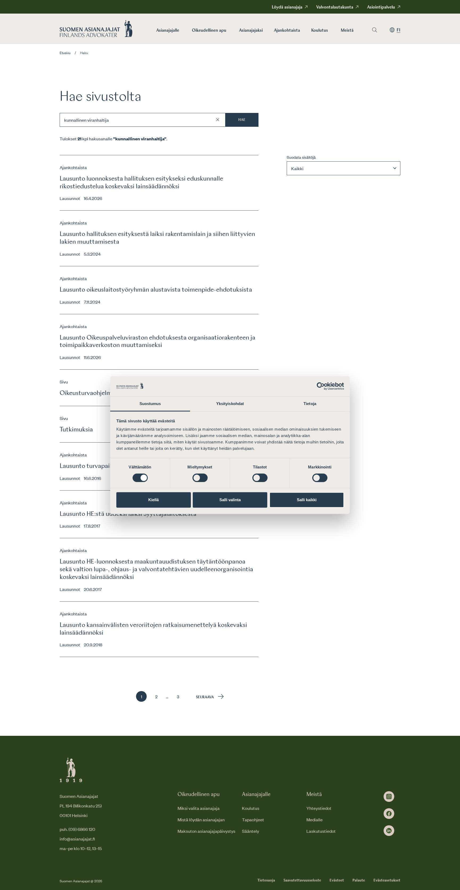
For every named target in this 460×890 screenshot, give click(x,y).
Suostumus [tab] (150, 403)
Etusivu (65, 52)
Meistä (347, 30)
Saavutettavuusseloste (302, 880)
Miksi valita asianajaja (199, 808)
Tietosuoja (266, 880)
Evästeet (337, 880)
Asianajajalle (167, 30)
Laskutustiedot (321, 831)
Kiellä (153, 499)
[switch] (200, 477)
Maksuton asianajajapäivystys (206, 831)
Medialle (314, 819)
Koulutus (319, 30)
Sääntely (250, 831)
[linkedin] (389, 830)
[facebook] (389, 813)
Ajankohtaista (287, 30)
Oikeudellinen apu (209, 30)
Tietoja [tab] (309, 403)
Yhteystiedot (318, 808)
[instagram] (389, 796)
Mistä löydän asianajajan (201, 819)
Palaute (358, 880)
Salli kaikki (307, 499)
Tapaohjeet (253, 819)
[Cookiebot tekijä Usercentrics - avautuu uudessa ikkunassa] (320, 386)
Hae (241, 120)
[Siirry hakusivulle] (374, 30)
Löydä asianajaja (287, 7)
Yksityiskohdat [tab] (230, 403)
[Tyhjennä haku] (217, 120)
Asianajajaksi (251, 30)
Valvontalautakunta (334, 7)
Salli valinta (230, 499)
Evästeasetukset (386, 880)
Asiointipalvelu (381, 7)
